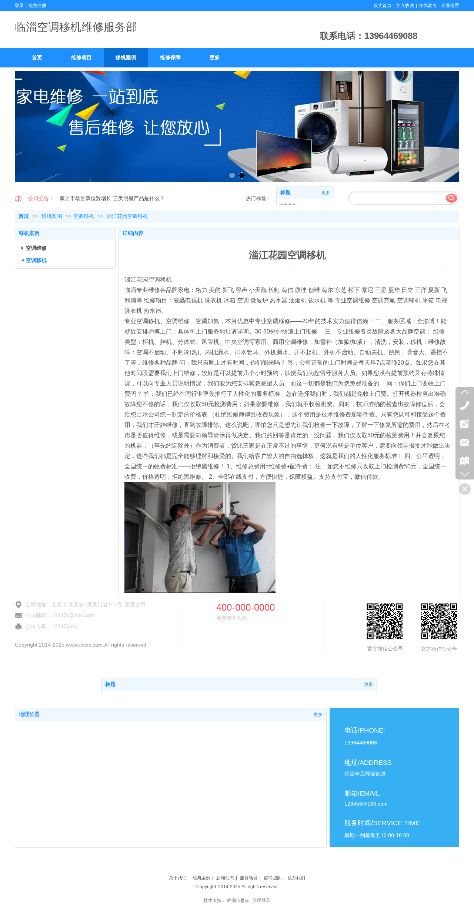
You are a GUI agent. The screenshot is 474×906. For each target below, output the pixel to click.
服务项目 (249, 877)
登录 (19, 5)
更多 (325, 192)
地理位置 (29, 714)
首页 (24, 216)
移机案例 (52, 216)
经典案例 (201, 877)
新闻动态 (225, 877)
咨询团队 (272, 877)
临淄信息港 (238, 900)
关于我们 (178, 877)
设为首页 (382, 5)
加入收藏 (405, 5)
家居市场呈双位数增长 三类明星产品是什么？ (112, 198)
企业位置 (450, 5)
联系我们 (296, 877)
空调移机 (83, 216)
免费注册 (37, 5)
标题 (285, 192)
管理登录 (261, 900)
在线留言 (428, 5)
